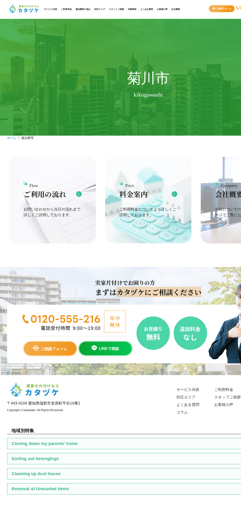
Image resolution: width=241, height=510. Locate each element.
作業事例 (132, 9)
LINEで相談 (109, 349)
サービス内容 (50, 9)
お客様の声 (162, 9)
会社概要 (175, 9)
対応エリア (99, 9)
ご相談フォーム (54, 349)
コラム (182, 412)
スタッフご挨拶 (116, 9)
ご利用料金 (66, 9)
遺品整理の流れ (83, 9)
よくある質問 (146, 9)
